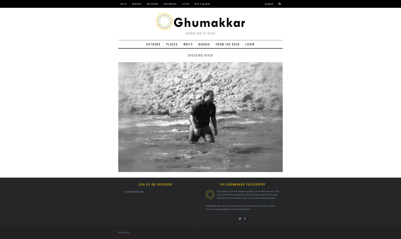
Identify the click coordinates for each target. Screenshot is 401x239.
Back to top (123, 232)
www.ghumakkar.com (134, 191)
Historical (170, 3)
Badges (204, 44)
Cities (185, 3)
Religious (152, 3)
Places (172, 44)
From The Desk (228, 44)
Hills (124, 3)
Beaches (137, 3)
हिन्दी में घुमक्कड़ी (202, 3)
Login (250, 44)
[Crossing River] (200, 170)
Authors (153, 44)
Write (188, 44)
